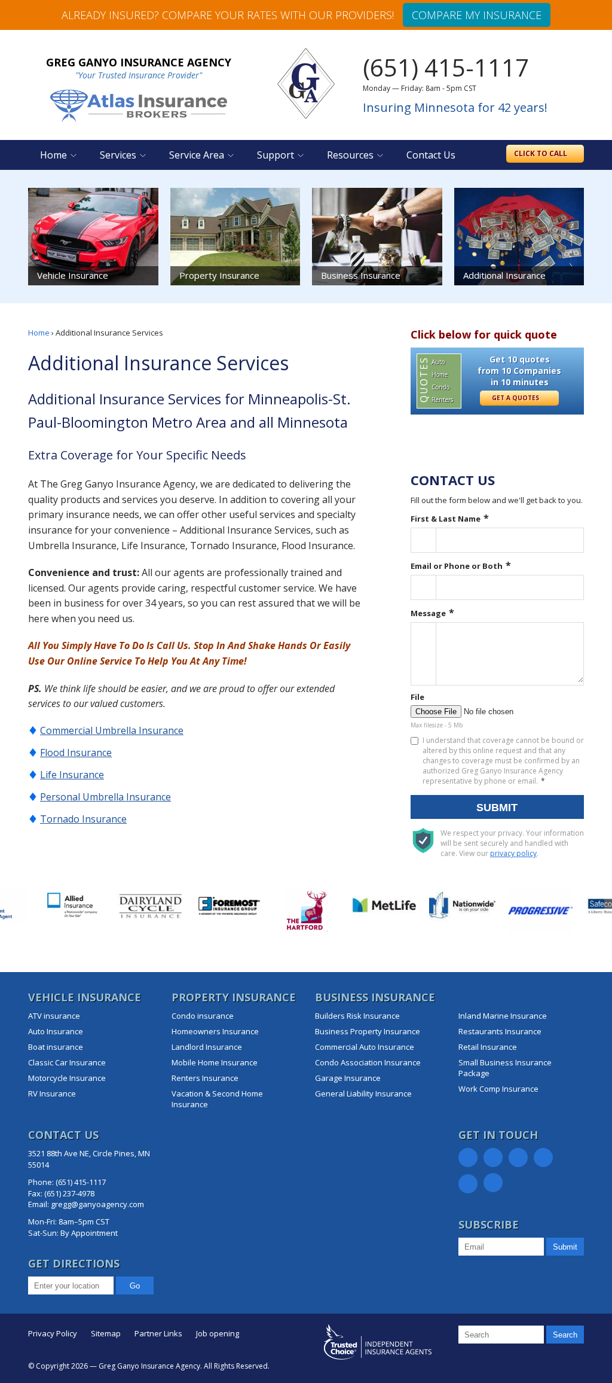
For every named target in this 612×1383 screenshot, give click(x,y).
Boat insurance (55, 1046)
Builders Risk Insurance (357, 1015)
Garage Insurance (348, 1078)
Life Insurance (72, 774)
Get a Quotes (516, 398)
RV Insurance (52, 1093)
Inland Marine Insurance (502, 1015)
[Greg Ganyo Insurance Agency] (306, 84)
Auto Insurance (55, 1031)
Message (428, 613)
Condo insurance (203, 1015)
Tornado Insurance (83, 818)
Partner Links (158, 1333)
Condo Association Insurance (368, 1062)
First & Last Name (446, 518)
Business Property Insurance (367, 1031)
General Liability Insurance (363, 1093)
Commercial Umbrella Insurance (111, 730)
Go (135, 1285)
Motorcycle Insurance (67, 1078)
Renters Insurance (205, 1078)
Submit (497, 808)
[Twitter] (493, 1157)
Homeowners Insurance (215, 1031)
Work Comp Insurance (498, 1088)
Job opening (217, 1333)
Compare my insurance (476, 15)
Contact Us (430, 155)
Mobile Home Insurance (215, 1062)
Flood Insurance (76, 752)
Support (275, 155)
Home (53, 155)
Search (565, 1334)
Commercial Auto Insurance (364, 1046)
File (417, 697)
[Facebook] (468, 1157)
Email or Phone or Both (457, 565)
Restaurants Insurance (499, 1031)
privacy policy (513, 853)
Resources (350, 155)
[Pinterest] (543, 1157)
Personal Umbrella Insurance (105, 796)
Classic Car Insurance (67, 1062)
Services (118, 155)
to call (541, 153)
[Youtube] (493, 1182)
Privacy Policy (52, 1333)
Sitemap (106, 1333)
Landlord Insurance (207, 1046)
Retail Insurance (487, 1046)
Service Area (196, 155)
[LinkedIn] (518, 1157)
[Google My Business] (468, 1183)
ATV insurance (54, 1015)
